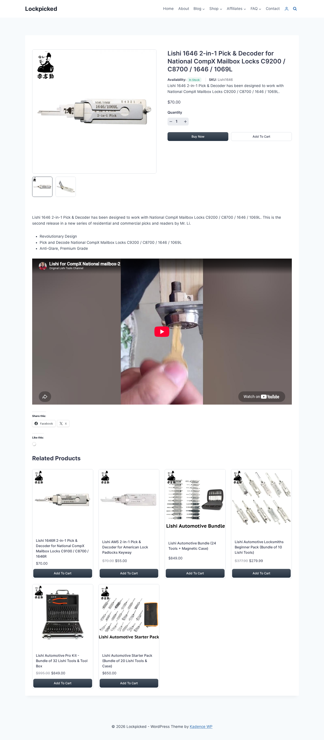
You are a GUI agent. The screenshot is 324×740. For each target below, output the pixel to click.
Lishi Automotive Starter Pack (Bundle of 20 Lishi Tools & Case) (127, 660)
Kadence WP (201, 726)
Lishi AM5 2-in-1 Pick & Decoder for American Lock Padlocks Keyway (125, 547)
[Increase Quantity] (185, 122)
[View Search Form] (295, 9)
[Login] (286, 8)
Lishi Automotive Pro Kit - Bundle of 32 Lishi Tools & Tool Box (62, 660)
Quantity (175, 112)
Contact (273, 8)
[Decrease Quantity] (171, 122)
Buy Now (198, 136)
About (183, 8)
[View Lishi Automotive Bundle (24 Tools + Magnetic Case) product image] (195, 499)
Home (168, 8)
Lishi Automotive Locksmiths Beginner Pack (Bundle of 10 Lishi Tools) (259, 547)
